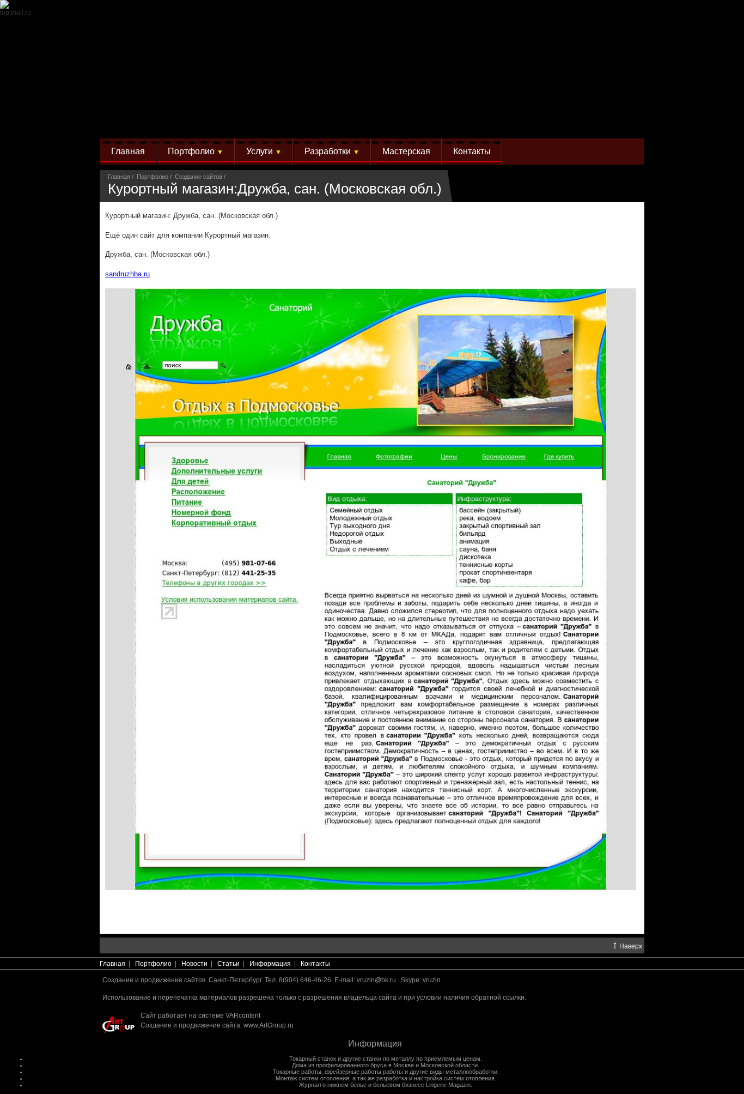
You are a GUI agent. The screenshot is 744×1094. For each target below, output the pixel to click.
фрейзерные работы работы (364, 1071)
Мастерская (406, 151)
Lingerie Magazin (448, 1084)
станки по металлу (388, 1058)
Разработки (331, 151)
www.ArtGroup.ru (268, 1025)
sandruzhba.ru (127, 274)
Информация (270, 964)
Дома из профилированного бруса (339, 1065)
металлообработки (471, 1071)
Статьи (228, 964)
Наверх (627, 946)
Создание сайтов (198, 176)
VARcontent (242, 1015)
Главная (128, 151)
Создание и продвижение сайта (190, 1025)
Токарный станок (312, 1058)
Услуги (264, 151)
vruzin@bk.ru (376, 980)
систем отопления (469, 1078)
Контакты (472, 151)
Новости (194, 964)
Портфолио (195, 151)
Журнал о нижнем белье (333, 1084)
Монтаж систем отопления (312, 1078)
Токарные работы (297, 1071)
